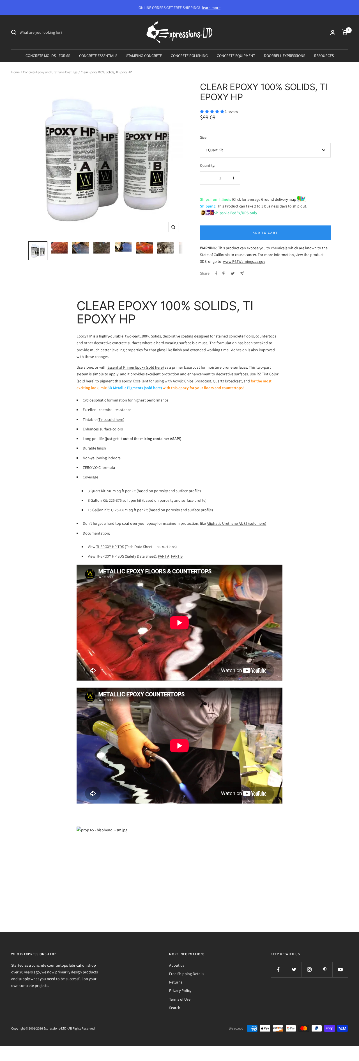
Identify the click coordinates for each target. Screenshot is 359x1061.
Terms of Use (179, 999)
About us (176, 965)
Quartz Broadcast (227, 381)
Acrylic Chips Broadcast (192, 381)
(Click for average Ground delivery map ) (269, 199)
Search (174, 1007)
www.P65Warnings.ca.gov (244, 261)
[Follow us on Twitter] (294, 969)
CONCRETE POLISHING (189, 55)
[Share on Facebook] (216, 273)
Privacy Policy (180, 990)
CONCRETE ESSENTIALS (98, 55)
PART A (163, 556)
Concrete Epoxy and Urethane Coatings (50, 72)
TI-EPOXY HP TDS (110, 546)
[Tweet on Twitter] (232, 273)
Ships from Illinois (215, 199)
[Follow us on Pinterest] (324, 969)
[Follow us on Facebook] (278, 969)
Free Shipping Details (186, 973)
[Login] (332, 32)
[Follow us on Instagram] (309, 969)
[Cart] (345, 32)
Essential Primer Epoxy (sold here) (135, 367)
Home (15, 72)
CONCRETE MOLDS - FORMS (48, 55)
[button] (212, 111)
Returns (175, 982)
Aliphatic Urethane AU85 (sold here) (236, 523)
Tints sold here (110, 419)
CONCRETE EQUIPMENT (236, 55)
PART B (177, 556)
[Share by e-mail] (242, 273)
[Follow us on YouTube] (340, 969)
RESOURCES (324, 55)
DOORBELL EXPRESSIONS (284, 55)
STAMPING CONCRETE (144, 55)
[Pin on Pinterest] (223, 273)
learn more (211, 7)
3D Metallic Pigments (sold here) (135, 387)
